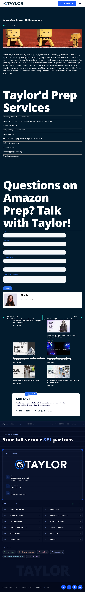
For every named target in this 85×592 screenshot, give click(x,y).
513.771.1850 (16, 487)
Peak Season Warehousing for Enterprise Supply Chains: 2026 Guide (29, 358)
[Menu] (80, 3)
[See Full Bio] (32, 299)
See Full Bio (26, 299)
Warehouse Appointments (15, 556)
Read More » (17, 325)
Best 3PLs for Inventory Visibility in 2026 (26, 380)
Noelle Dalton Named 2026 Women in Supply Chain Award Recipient (61, 336)
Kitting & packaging (11, 143)
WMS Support (58, 552)
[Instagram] (74, 587)
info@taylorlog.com (18, 494)
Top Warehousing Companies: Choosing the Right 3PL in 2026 (27, 321)
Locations (44, 552)
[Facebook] (69, 587)
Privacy (39, 587)
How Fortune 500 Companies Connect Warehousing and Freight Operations (59, 358)
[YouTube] (80, 587)
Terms (49, 587)
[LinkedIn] (63, 587)
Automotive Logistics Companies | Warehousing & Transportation (63, 381)
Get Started (65, 3)
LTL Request (34, 556)
